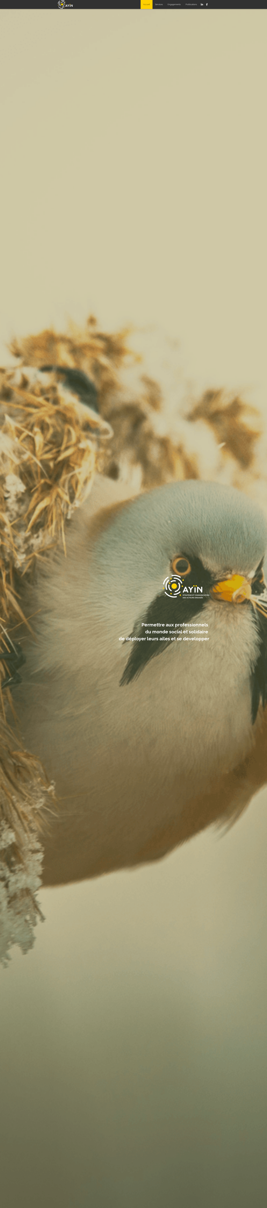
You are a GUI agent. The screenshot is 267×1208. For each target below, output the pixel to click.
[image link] (66, 4)
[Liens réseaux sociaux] (202, 4)
